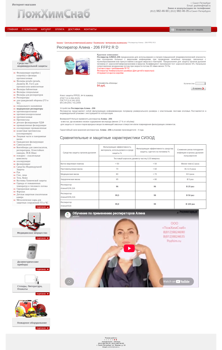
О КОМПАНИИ (29, 29)
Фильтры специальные (28, 92)
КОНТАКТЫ (90, 29)
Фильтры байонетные (27, 89)
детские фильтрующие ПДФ (30, 122)
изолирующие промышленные (31, 128)
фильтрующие (23, 164)
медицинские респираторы (30, 108)
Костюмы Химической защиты (31, 180)
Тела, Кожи (22, 177)
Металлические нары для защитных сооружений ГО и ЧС (32, 201)
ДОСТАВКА (74, 29)
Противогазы (23, 119)
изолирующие (23, 161)
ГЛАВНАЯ (13, 29)
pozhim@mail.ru (202, 5)
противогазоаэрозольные (29, 114)
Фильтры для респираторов (30, 95)
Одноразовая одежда (27, 189)
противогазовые (24, 117)
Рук (18, 172)
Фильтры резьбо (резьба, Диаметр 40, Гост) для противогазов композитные (30, 84)
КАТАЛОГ (46, 29)
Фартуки (21, 191)
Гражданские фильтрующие (30, 142)
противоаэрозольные (27, 111)
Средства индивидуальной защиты (78, 42)
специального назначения (29, 106)
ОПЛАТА (59, 29)
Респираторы (23, 97)
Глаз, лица (22, 175)
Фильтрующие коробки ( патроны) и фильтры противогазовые (29, 75)
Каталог (60, 42)
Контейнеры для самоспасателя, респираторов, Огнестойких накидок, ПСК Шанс (32, 150)
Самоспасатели (24, 144)
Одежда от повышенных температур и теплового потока (32, 184)
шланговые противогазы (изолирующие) (29, 132)
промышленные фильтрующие (31, 125)
